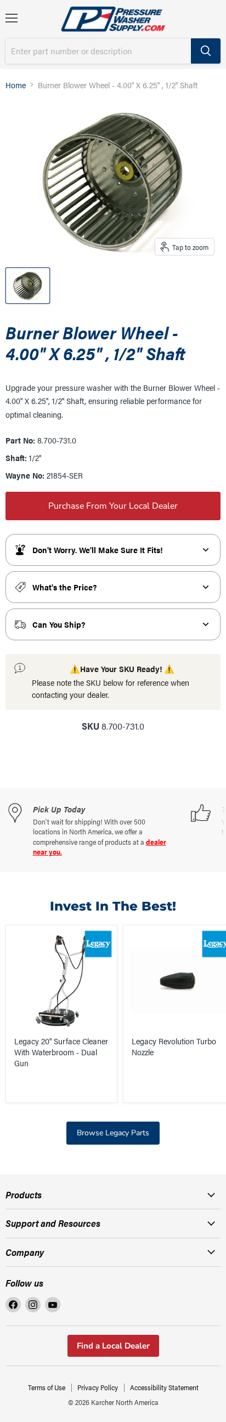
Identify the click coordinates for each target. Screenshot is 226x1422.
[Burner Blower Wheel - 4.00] (27, 285)
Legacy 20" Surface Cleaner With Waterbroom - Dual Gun (61, 1051)
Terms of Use (46, 1387)
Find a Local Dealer (113, 1345)
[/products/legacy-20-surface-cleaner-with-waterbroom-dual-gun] (61, 980)
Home (15, 84)
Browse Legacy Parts (113, 1133)
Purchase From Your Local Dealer (113, 506)
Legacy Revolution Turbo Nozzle (174, 1046)
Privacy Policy (97, 1387)
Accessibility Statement (164, 1387)
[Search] (206, 51)
